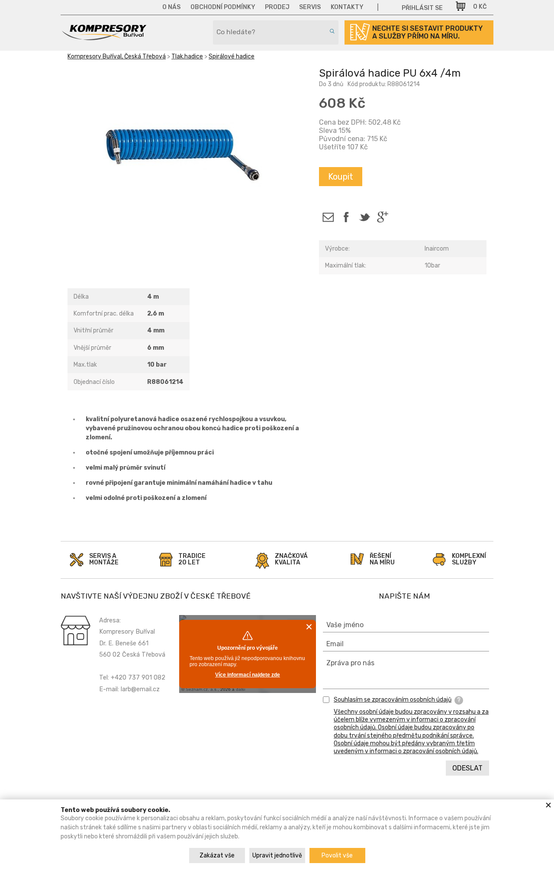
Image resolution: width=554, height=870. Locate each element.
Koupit (340, 176)
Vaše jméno (345, 625)
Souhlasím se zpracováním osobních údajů (392, 699)
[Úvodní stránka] (104, 37)
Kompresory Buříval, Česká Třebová (117, 56)
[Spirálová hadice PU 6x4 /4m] (186, 157)
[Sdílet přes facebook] (346, 217)
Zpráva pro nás (350, 663)
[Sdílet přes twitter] (364, 217)
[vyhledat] (331, 31)
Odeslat (467, 768)
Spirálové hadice (231, 56)
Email (335, 644)
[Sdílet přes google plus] (382, 217)
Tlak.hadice (187, 56)
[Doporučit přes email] (327, 217)
